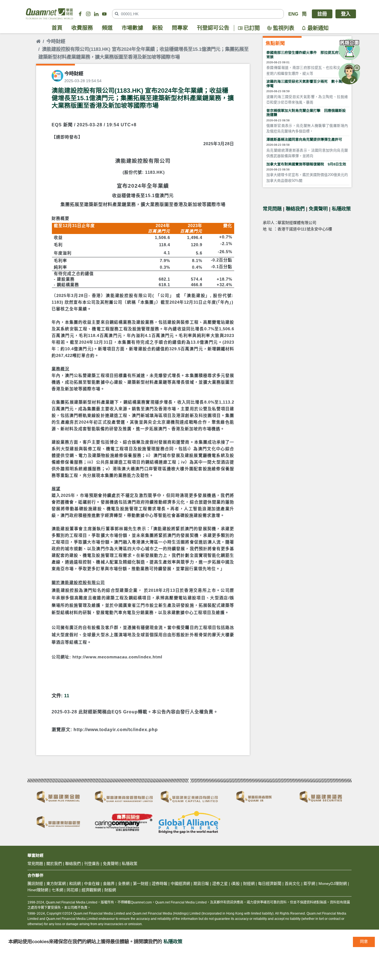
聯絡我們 (295, 209)
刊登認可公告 (213, 28)
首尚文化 (292, 883)
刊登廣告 (92, 863)
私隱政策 (341, 209)
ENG (293, 14)
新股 (157, 28)
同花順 (72, 890)
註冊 (322, 14)
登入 (345, 14)
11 (66, 695)
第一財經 (140, 883)
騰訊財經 (35, 883)
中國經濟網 (180, 883)
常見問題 (272, 209)
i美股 (235, 883)
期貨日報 (201, 883)
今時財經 (55, 41)
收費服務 (82, 28)
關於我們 (54, 863)
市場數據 (132, 28)
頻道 (107, 28)
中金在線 (92, 883)
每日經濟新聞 (269, 883)
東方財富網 (56, 883)
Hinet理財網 (37, 890)
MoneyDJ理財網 (333, 883)
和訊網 (75, 883)
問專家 (180, 28)
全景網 (124, 883)
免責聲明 (318, 209)
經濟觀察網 (91, 890)
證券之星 (219, 883)
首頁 (57, 28)
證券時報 (159, 883)
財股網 (110, 890)
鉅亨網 (309, 883)
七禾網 (57, 890)
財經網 (249, 883)
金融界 (109, 883)
